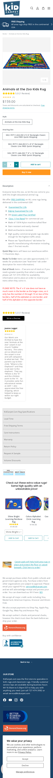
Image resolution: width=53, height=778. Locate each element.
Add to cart (36, 164)
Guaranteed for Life (18, 207)
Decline (25, 765)
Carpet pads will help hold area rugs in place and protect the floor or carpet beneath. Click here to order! (32, 564)
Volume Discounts (12, 460)
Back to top (25, 662)
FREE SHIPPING (18, 199)
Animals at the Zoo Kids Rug (19, 34)
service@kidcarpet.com (36, 586)
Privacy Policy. (25, 752)
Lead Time (9, 418)
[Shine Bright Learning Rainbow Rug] (14, 504)
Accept (25, 759)
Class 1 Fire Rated (17, 218)
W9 (41, 592)
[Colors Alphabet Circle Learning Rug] (33, 504)
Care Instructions (12, 432)
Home (5, 34)
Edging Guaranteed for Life (20, 211)
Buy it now (26, 172)
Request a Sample (12, 453)
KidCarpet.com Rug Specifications (19, 411)
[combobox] (14, 531)
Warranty (8, 439)
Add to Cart (14, 538)
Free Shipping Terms (13, 425)
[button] (43, 8)
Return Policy (10, 446)
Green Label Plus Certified (24, 215)
